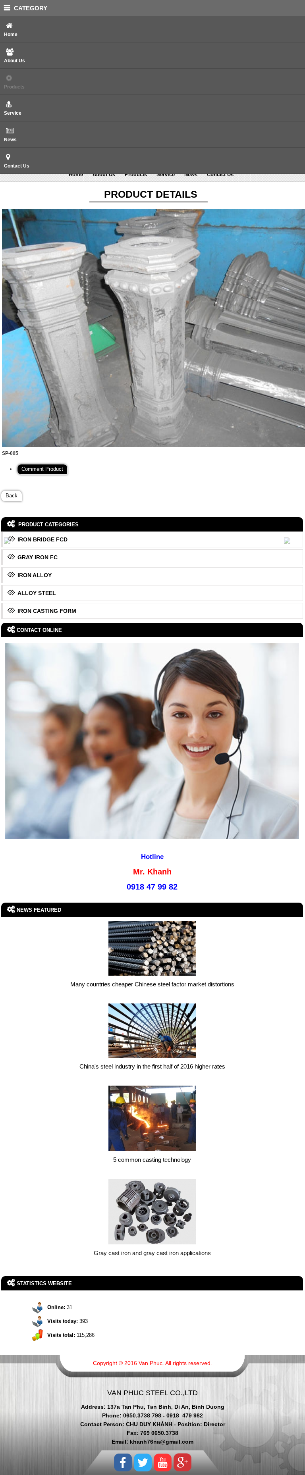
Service (12, 113)
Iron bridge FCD (42, 539)
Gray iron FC (37, 557)
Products (14, 87)
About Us (14, 61)
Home (10, 34)
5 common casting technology (152, 1159)
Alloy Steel (36, 593)
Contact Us (16, 166)
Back (11, 496)
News (10, 139)
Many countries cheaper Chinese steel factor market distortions (152, 984)
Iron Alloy (34, 575)
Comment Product (42, 469)
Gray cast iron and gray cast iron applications (152, 1253)
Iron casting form (46, 611)
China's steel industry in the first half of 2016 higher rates (152, 1066)
